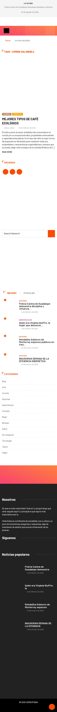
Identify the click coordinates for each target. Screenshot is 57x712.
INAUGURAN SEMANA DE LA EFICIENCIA (38, 624)
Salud (4, 429)
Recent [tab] (12, 293)
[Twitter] (42, 31)
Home (8, 40)
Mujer (4, 417)
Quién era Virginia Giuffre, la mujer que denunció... (34, 324)
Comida (6, 114)
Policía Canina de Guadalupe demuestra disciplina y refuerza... (34, 306)
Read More (7, 152)
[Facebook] (29, 31)
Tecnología (7, 441)
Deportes (6, 399)
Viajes (4, 453)
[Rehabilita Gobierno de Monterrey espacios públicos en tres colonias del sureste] (12, 608)
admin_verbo (9, 128)
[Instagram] (38, 31)
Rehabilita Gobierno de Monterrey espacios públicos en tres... (36, 342)
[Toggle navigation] (6, 31)
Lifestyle (17, 114)
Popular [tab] (29, 293)
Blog (4, 381)
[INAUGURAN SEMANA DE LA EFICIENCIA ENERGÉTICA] (12, 626)
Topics (5, 447)
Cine (4, 387)
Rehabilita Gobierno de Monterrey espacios (37, 606)
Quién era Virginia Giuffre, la (39, 587)
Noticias (23, 301)
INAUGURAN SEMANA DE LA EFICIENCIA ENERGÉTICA (34, 360)
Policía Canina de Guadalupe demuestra (37, 568)
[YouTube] (33, 31)
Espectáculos (25, 320)
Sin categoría (8, 435)
